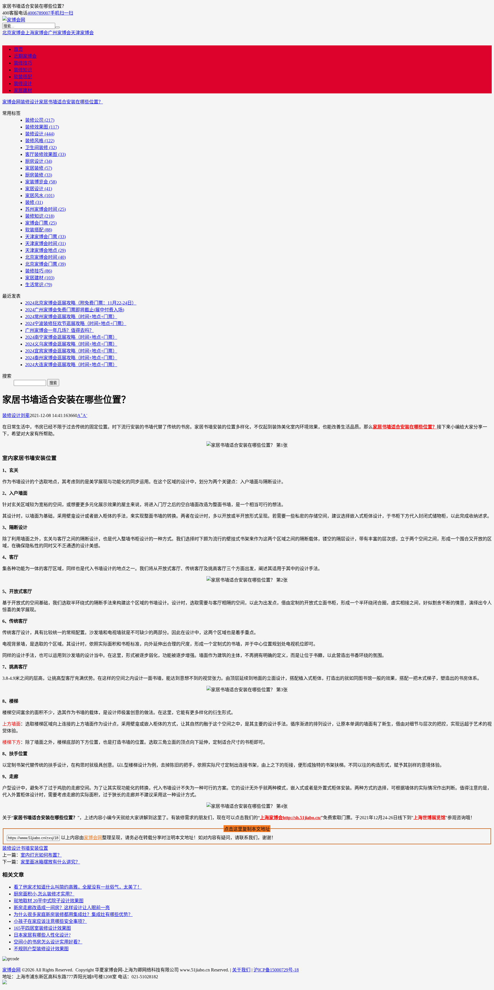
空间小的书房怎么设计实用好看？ (48, 941)
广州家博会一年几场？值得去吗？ (59, 330)
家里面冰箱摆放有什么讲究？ (50, 861)
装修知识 (23, 69)
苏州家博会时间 (45, 209)
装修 (34, 202)
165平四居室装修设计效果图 (42, 928)
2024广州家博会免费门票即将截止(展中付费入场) (74, 309)
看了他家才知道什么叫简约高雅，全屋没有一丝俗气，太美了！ (78, 887)
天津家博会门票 (45, 236)
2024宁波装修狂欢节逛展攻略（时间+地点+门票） (75, 323)
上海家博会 (36, 32)
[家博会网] (13, 19)
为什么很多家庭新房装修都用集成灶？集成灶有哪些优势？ (73, 914)
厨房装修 (38, 175)
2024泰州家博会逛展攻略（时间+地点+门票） (71, 357)
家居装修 (38, 168)
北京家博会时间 (45, 257)
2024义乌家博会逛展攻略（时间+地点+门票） (71, 344)
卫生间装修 (41, 147)
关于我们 (241, 969)
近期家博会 (25, 56)
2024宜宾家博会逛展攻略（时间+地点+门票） (71, 350)
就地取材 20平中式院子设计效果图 (48, 900)
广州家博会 (59, 32)
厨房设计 (38, 161)
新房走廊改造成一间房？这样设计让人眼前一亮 (62, 907)
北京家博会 (13, 32)
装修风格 (39, 140)
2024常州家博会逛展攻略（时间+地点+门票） (71, 316)
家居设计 (38, 188)
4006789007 (38, 13)
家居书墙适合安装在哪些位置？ (71, 101)
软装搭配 (23, 76)
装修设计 (23, 83)
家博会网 (11, 101)
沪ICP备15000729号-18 (276, 969)
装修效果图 (42, 127)
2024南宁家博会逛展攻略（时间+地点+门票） (71, 337)
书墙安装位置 (34, 848)
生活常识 (38, 284)
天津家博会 (82, 32)
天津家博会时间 (45, 243)
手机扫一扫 (61, 13)
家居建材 (23, 90)
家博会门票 (41, 223)
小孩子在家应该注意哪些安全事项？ (50, 921)
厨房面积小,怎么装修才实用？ (44, 893)
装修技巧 (23, 63)
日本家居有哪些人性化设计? (42, 935)
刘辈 (25, 415)
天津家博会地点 (45, 250)
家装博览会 (41, 181)
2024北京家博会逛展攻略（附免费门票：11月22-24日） (80, 302)
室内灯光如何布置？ (41, 855)
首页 (18, 49)
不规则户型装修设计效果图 (41, 948)
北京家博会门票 (45, 264)
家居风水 (39, 195)
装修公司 (39, 120)
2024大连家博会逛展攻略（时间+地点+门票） (71, 364)
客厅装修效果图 (45, 154)
